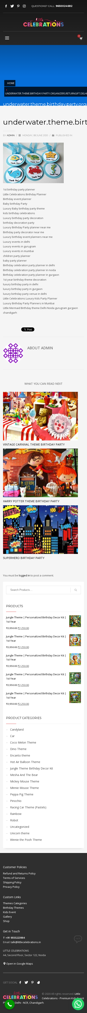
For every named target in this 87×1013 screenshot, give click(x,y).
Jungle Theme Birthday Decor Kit (31, 768)
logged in (25, 575)
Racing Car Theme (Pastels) (28, 807)
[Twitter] (12, 6)
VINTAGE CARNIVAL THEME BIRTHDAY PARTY (34, 444)
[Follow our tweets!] (26, 982)
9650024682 (64, 5)
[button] (78, 1004)
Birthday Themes (13, 907)
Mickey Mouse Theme (24, 781)
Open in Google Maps (19, 963)
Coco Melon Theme (23, 742)
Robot (14, 820)
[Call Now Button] (10, 1004)
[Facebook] (6, 6)
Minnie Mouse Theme (24, 788)
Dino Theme (18, 749)
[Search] (75, 590)
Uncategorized (19, 827)
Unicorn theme (20, 833)
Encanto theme (20, 755)
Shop (6, 921)
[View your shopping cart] (81, 38)
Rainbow (15, 814)
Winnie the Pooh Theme (26, 840)
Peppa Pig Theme (21, 794)
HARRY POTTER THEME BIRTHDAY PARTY (31, 501)
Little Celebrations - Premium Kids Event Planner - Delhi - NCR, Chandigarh (43, 998)
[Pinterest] (18, 6)
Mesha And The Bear (24, 775)
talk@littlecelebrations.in (26, 942)
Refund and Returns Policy (19, 873)
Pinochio (15, 801)
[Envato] (38, 982)
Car (12, 736)
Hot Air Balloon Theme (25, 762)
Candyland (17, 729)
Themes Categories (15, 903)
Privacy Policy (11, 887)
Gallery (7, 916)
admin (11, 135)
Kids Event (9, 912)
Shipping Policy (12, 882)
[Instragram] (24, 6)
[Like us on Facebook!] (20, 982)
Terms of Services (14, 878)
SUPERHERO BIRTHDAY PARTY (23, 558)
